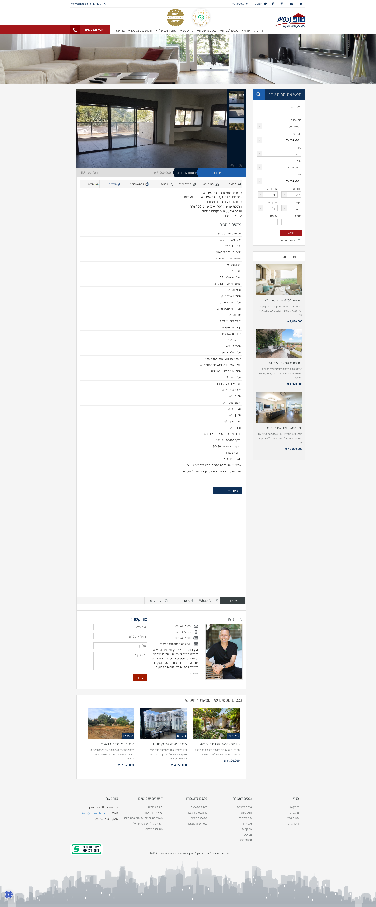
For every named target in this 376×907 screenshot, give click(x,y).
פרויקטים (247, 829)
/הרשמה (235, 3)
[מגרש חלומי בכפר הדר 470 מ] (111, 723)
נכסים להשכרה (199, 807)
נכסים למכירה (244, 807)
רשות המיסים (155, 807)
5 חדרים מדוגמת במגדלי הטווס (285, 363)
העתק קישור (156, 600)
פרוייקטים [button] (187, 30)
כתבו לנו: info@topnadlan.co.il (85, 3)
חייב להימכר (245, 818)
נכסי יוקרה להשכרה (196, 823)
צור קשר (120, 30)
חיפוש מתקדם (288, 240)
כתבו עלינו (293, 823)
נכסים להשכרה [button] (207, 30)
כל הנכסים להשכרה (196, 812)
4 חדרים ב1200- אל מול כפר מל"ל (283, 300)
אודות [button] (247, 30)
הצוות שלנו (293, 818)
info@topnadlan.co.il (95, 813)
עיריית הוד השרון (153, 812)
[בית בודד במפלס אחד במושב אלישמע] (216, 723)
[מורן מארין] (224, 652)
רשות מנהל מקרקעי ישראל (148, 823)
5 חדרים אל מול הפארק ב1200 (170, 744)
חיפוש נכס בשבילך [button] (141, 30)
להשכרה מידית (199, 818)
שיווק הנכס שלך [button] (167, 30)
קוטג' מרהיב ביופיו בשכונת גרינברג (283, 428)
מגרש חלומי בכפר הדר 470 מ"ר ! (116, 744)
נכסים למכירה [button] (230, 30)
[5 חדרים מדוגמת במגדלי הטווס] (279, 343)
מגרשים (247, 834)
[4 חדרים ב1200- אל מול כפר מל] (279, 279)
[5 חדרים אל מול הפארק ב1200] (163, 723)
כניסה (241, 3)
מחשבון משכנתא (154, 829)
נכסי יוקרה (246, 823)
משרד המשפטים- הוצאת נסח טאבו (143, 818)
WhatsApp (206, 600)
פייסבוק (185, 600)
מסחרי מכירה (245, 840)
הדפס (91, 184)
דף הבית (259, 30)
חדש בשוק (246, 812)
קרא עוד (205, 754)
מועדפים (258, 3)
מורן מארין (233, 619)
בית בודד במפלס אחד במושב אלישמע (219, 744)
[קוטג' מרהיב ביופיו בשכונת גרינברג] (279, 407)
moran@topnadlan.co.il (175, 644)
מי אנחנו (294, 812)
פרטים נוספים (192, 673)
